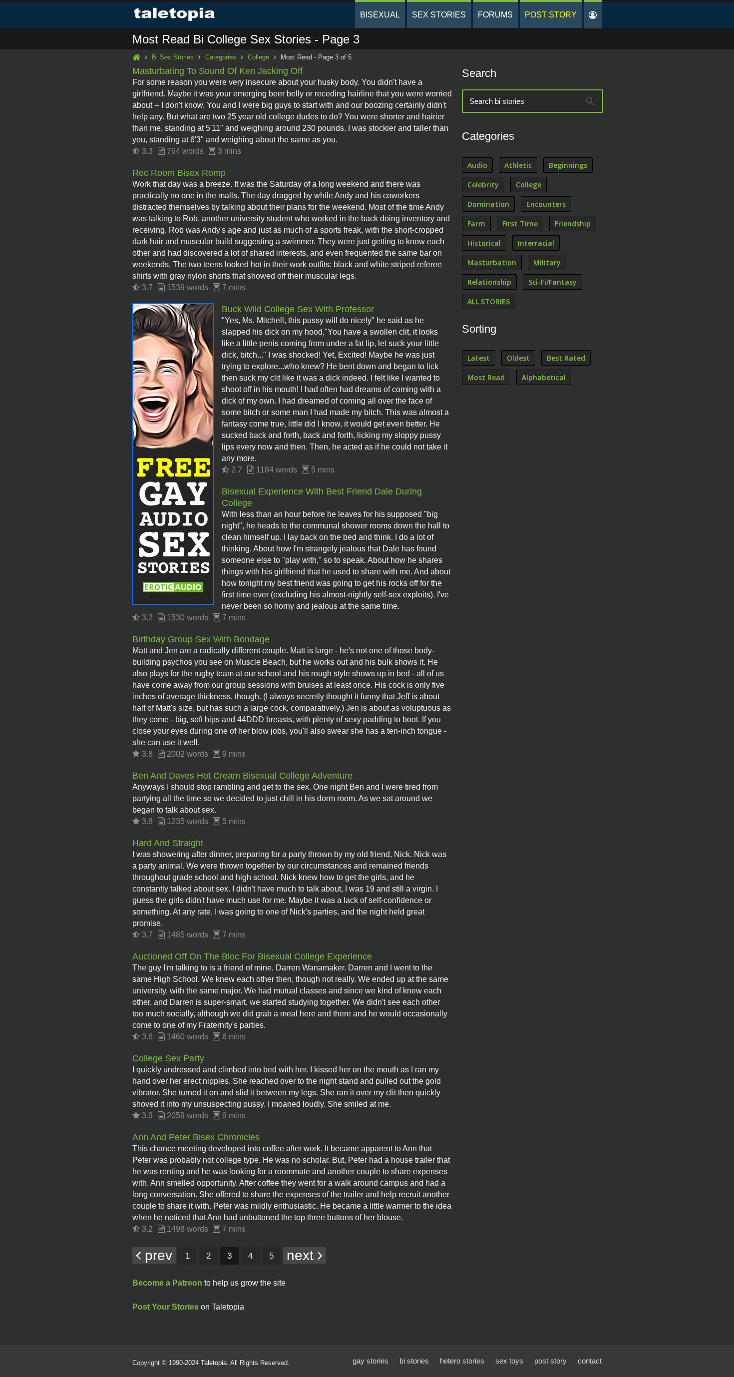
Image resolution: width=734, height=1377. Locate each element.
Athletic (518, 165)
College (258, 57)
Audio (477, 165)
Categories (220, 57)
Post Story (551, 14)
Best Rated (566, 358)
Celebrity (483, 184)
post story (550, 1361)
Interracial (536, 243)
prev (156, 1255)
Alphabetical (544, 377)
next (302, 1255)
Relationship (489, 282)
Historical (484, 243)
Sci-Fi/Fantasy (552, 282)
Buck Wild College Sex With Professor (298, 309)
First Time (520, 223)
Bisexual (380, 14)
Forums (495, 14)
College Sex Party (168, 1058)
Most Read (486, 377)
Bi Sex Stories (173, 57)
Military (547, 262)
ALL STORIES (488, 301)
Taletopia (214, 1363)
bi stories (414, 1361)
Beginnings (568, 165)
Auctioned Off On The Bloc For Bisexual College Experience (252, 956)
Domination (488, 204)
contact (590, 1361)
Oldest (518, 358)
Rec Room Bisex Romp (179, 173)
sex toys (509, 1361)
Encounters (546, 204)
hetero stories (462, 1361)
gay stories (370, 1361)
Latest (478, 358)
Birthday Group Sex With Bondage (201, 639)
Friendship (573, 223)
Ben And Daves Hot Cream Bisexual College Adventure (242, 776)
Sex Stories (439, 14)
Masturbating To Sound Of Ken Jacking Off (217, 71)
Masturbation (491, 262)
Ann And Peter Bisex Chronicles (196, 1137)
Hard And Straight (167, 843)
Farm (476, 223)
